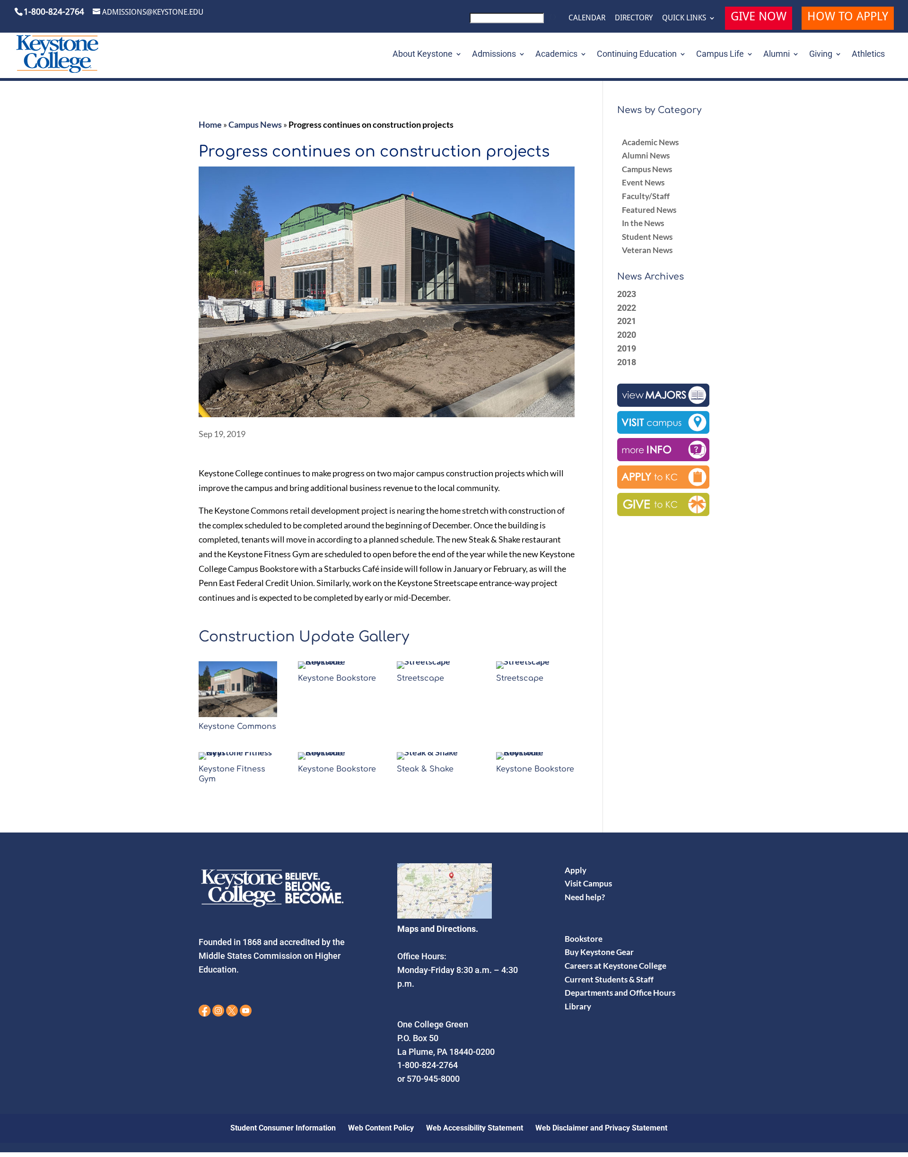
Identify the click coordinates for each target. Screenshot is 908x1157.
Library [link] (578, 1006)
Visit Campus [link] (588, 883)
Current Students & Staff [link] (609, 979)
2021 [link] (626, 321)
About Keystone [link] (423, 55)
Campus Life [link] (720, 55)
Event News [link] (643, 182)
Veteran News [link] (647, 250)
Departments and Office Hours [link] (620, 993)
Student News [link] (647, 237)
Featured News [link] (649, 210)
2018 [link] (626, 362)
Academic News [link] (650, 142)
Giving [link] (820, 55)
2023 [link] (626, 294)
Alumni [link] (776, 55)
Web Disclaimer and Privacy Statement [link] (601, 1127)
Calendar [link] (586, 18)
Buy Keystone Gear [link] (599, 952)
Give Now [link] (758, 17)
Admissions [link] (494, 55)
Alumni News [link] (646, 155)
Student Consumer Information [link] (283, 1127)
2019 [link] (626, 348)
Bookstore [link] (583, 939)
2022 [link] (626, 308)
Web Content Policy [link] (381, 1127)
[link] (514, 20)
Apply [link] (575, 870)
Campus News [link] (255, 124)
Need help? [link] (585, 897)
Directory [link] (634, 18)
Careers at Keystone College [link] (615, 966)
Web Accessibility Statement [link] (474, 1127)
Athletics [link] (868, 55)
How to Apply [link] (847, 17)
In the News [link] (643, 223)
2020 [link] (626, 335)
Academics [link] (556, 55)
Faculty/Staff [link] (646, 196)
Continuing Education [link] (637, 55)
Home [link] (210, 124)
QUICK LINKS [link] (684, 18)
